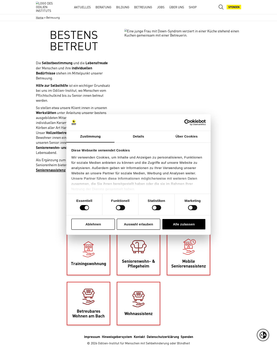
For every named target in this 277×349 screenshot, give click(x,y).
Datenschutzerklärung (163, 337)
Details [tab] (138, 136)
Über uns (176, 7)
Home (39, 17)
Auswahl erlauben (138, 224)
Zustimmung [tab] (90, 136)
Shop (193, 7)
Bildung (122, 7)
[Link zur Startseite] (47, 7)
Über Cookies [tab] (187, 136)
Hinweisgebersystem (117, 337)
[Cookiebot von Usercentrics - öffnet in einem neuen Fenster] (192, 122)
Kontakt (139, 337)
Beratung (103, 7)
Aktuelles (82, 7)
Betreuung (143, 7)
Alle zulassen (184, 224)
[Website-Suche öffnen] (221, 7)
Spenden (233, 7)
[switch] (120, 207)
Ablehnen (93, 224)
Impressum (92, 337)
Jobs (160, 7)
